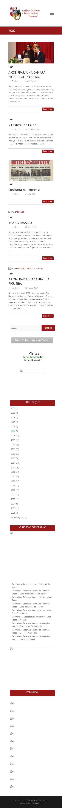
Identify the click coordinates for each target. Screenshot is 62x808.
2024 (13, 504)
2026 (13, 513)
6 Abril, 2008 (30, 81)
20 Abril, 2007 (31, 227)
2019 (13, 485)
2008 (13, 435)
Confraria (15, 81)
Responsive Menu (52, 13)
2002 (13, 408)
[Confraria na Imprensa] (31, 170)
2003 (13, 413)
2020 (13, 490)
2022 (13, 494)
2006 (13, 426)
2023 (13, 499)
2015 (13, 467)
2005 (13, 422)
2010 (13, 444)
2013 (13, 458)
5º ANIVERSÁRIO (20, 223)
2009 (13, 440)
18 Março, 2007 (31, 288)
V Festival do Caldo (22, 125)
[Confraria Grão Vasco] (27, 13)
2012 (13, 454)
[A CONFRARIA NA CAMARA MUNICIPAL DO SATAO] (31, 52)
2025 (13, 508)
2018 (13, 481)
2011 (13, 449)
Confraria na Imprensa (24, 189)
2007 (10, 67)
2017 (13, 476)
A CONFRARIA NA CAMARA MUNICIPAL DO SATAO (26, 74)
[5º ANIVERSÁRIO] (31, 212)
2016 (13, 472)
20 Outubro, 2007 (32, 129)
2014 (13, 463)
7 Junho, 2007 (30, 194)
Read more (47, 109)
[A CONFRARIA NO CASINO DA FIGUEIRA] (31, 268)
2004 (13, 417)
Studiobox (39, 803)
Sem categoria (17, 517)
